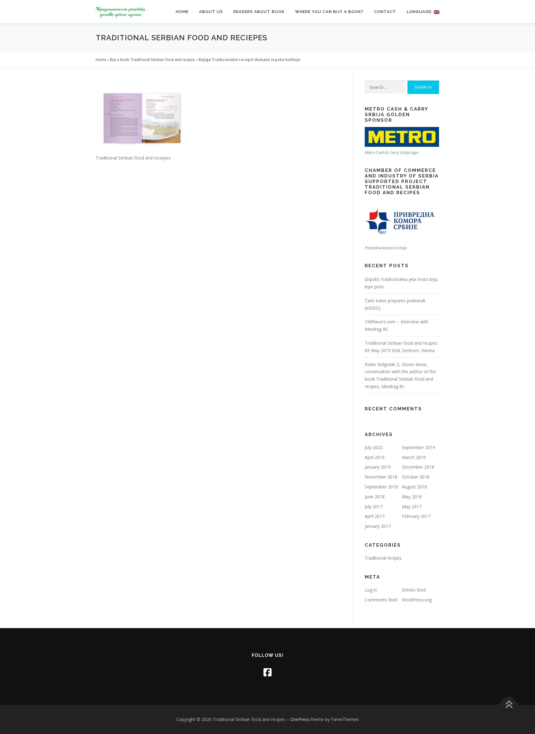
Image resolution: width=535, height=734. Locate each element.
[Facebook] (267, 672)
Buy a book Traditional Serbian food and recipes (152, 59)
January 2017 (378, 526)
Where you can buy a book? (329, 11)
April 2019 (375, 457)
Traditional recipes (383, 558)
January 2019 (378, 467)
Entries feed (414, 590)
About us (211, 11)
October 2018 (415, 477)
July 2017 (374, 506)
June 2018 (375, 497)
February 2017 (416, 516)
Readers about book (259, 11)
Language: (420, 11)
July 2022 (374, 447)
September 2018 (381, 487)
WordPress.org (417, 600)
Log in (371, 590)
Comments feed (381, 600)
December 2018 (418, 467)
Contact (385, 11)
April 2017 (375, 516)
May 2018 (412, 497)
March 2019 (414, 457)
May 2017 (412, 506)
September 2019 (418, 447)
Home (182, 11)
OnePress (300, 719)
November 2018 (381, 477)
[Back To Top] (509, 705)
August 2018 (414, 487)
